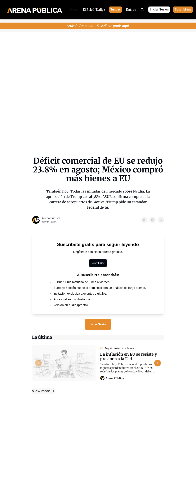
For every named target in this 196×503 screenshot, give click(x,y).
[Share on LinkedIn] (152, 220)
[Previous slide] (38, 363)
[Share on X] (144, 220)
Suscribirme (98, 263)
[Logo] (34, 9)
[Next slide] (157, 363)
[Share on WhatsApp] (161, 220)
